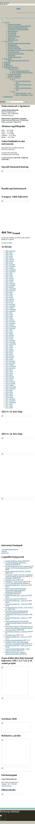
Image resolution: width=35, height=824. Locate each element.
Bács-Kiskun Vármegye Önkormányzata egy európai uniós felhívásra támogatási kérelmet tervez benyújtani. (19, 628)
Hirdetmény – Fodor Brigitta (14, 581)
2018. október (9, 385)
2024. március (9, 299)
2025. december (10, 264)
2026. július (9, 252)
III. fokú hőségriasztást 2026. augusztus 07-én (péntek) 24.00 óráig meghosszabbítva (19, 567)
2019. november (10, 363)
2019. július (9, 369)
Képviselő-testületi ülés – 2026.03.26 (16, 604)
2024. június (9, 294)
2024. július (9, 292)
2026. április (9, 257)
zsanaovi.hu (5, 553)
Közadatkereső (12, 45)
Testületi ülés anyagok (14, 57)
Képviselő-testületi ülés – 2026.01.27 (16, 618)
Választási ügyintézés (14, 74)
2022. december (10, 321)
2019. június (9, 371)
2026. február (9, 261)
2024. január (9, 302)
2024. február (9, 301)
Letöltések (7, 64)
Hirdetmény (9, 578)
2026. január (9, 263)
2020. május (9, 352)
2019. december (10, 361)
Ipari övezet (11, 38)
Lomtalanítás (9, 594)
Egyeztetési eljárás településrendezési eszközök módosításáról (16, 611)
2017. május (9, 406)
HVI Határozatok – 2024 (23, 93)
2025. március (9, 278)
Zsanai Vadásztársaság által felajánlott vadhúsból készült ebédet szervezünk (16, 622)
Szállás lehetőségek (14, 36)
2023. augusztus (10, 311)
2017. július (9, 404)
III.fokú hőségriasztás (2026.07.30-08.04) (18, 571)
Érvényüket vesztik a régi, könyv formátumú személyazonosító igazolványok (19, 575)
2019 (13, 79)
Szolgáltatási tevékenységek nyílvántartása (21, 50)
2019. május (9, 373)
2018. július (9, 390)
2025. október (9, 268)
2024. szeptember (10, 289)
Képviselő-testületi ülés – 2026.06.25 (16, 585)
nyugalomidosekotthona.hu (9, 549)
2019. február (9, 378)
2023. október (9, 307)
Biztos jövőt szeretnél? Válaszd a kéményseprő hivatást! (15, 653)
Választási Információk (11, 67)
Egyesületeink (12, 33)
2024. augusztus (10, 290)
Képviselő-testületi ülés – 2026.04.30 (16, 600)
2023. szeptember (10, 309)
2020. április (9, 354)
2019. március (9, 376)
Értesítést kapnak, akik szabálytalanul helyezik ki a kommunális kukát (16, 642)
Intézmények (8, 59)
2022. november (10, 323)
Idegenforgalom (13, 31)
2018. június (9, 392)
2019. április (9, 375)
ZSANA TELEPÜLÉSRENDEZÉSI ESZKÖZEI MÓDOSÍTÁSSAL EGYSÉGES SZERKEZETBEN (19, 27)
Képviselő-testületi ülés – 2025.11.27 (16, 637)
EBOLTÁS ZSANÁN (12, 599)
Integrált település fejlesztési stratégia (19, 43)
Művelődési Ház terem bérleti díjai (18, 60)
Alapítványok (12, 35)
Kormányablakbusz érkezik (13, 561)
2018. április (9, 395)
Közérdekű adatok (13, 47)
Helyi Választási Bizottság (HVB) (22, 72)
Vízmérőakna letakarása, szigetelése (16, 631)
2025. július (9, 273)
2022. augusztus (10, 328)
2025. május (9, 275)
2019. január (9, 380)
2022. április (9, 333)
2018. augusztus (10, 388)
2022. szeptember (10, 326)
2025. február (9, 280)
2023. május (9, 316)
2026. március (9, 259)
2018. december (10, 382)
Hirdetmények (8, 66)
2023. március (9, 320)
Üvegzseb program (13, 52)
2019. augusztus (10, 368)
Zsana (18, 8)
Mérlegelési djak (13, 40)
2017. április (9, 407)
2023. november (10, 306)
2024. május (9, 295)
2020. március (9, 356)
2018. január (9, 397)
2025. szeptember (10, 270)
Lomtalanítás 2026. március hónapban (17, 614)
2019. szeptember (10, 366)
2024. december (10, 283)
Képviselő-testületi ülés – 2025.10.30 (16, 645)
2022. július (9, 330)
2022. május (9, 332)
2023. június (9, 314)
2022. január (9, 338)
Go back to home (6, 242)
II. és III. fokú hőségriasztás (13, 583)
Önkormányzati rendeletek (16, 53)
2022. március (9, 335)
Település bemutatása (14, 24)
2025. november (10, 266)
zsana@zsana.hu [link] (7, 115)
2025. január (9, 282)
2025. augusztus (10, 271)
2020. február (9, 357)
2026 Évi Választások (14, 76)
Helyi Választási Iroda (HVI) (20, 71)
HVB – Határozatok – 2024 (24, 95)
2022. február (9, 337)
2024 (13, 91)
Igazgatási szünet (10, 580)
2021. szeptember (10, 344)
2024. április (9, 297)
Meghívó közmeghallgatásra (14, 640)
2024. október (9, 287)
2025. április (9, 276)
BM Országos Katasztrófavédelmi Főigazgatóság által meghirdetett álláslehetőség (15, 590)
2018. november (10, 383)
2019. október (9, 364)
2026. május (9, 256)
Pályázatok (7, 62)
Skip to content (4, 3)
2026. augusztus (10, 251)
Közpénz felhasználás (14, 48)
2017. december (10, 399)
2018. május (9, 394)
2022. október (9, 325)
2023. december (10, 304)
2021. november (10, 342)
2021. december (10, 340)
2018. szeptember (10, 387)
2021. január (9, 349)
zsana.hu (4, 551)
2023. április (9, 318)
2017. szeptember (10, 402)
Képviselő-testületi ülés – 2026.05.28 (16, 595)
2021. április (9, 347)
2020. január (9, 359)
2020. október (9, 351)
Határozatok (11, 55)
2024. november (10, 285)
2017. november (10, 400)
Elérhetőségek (8, 97)
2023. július (9, 313)
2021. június (9, 345)
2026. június (9, 254)
